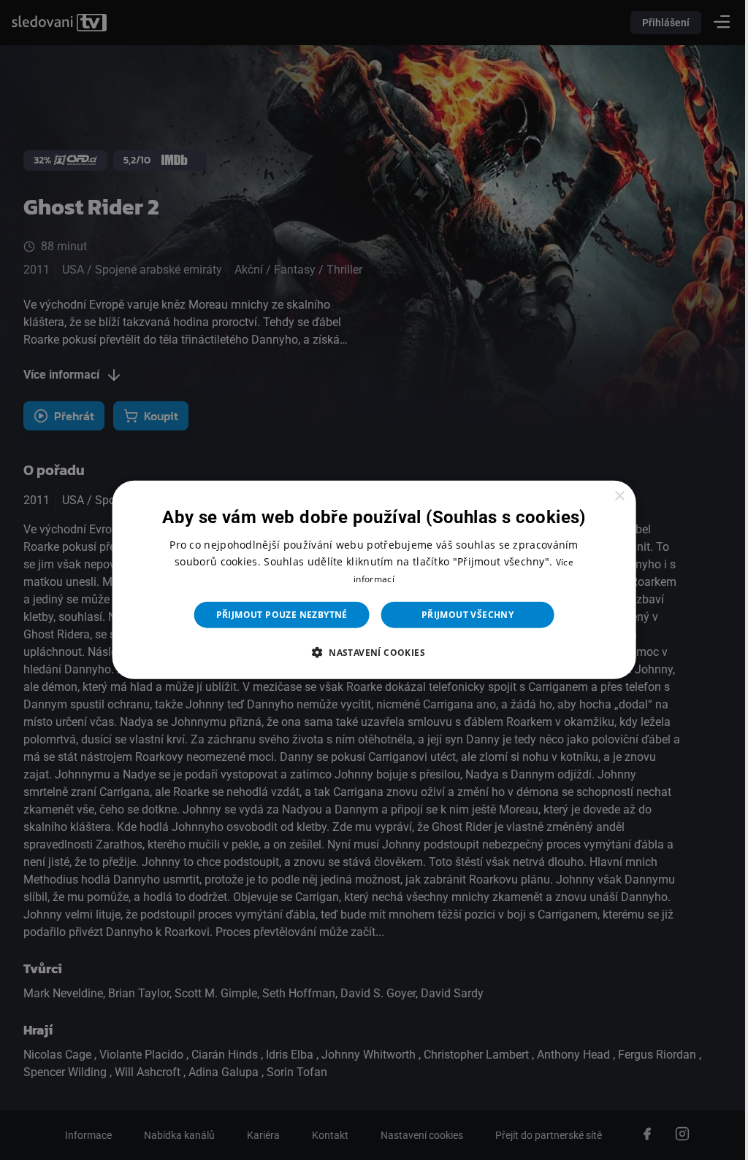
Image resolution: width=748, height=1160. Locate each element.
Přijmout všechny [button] (462, 614)
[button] (368, 652)
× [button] (610, 496)
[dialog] (368, 580)
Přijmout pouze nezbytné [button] (276, 614)
